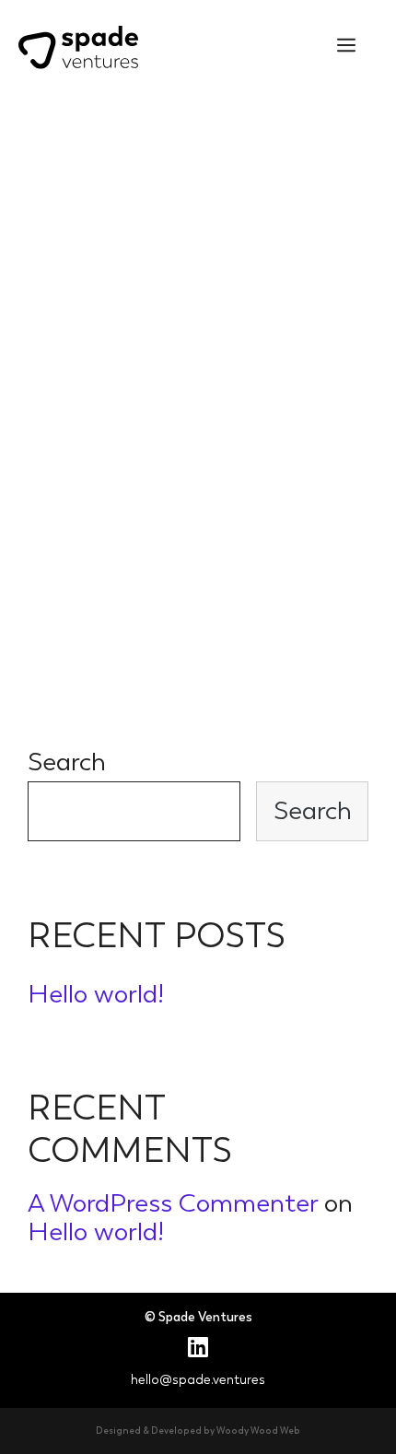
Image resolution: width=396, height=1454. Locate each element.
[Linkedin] (198, 1347)
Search (67, 761)
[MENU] (346, 46)
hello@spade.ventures (198, 1380)
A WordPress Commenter (173, 1203)
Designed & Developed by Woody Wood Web (198, 1430)
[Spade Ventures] (78, 42)
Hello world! (96, 994)
